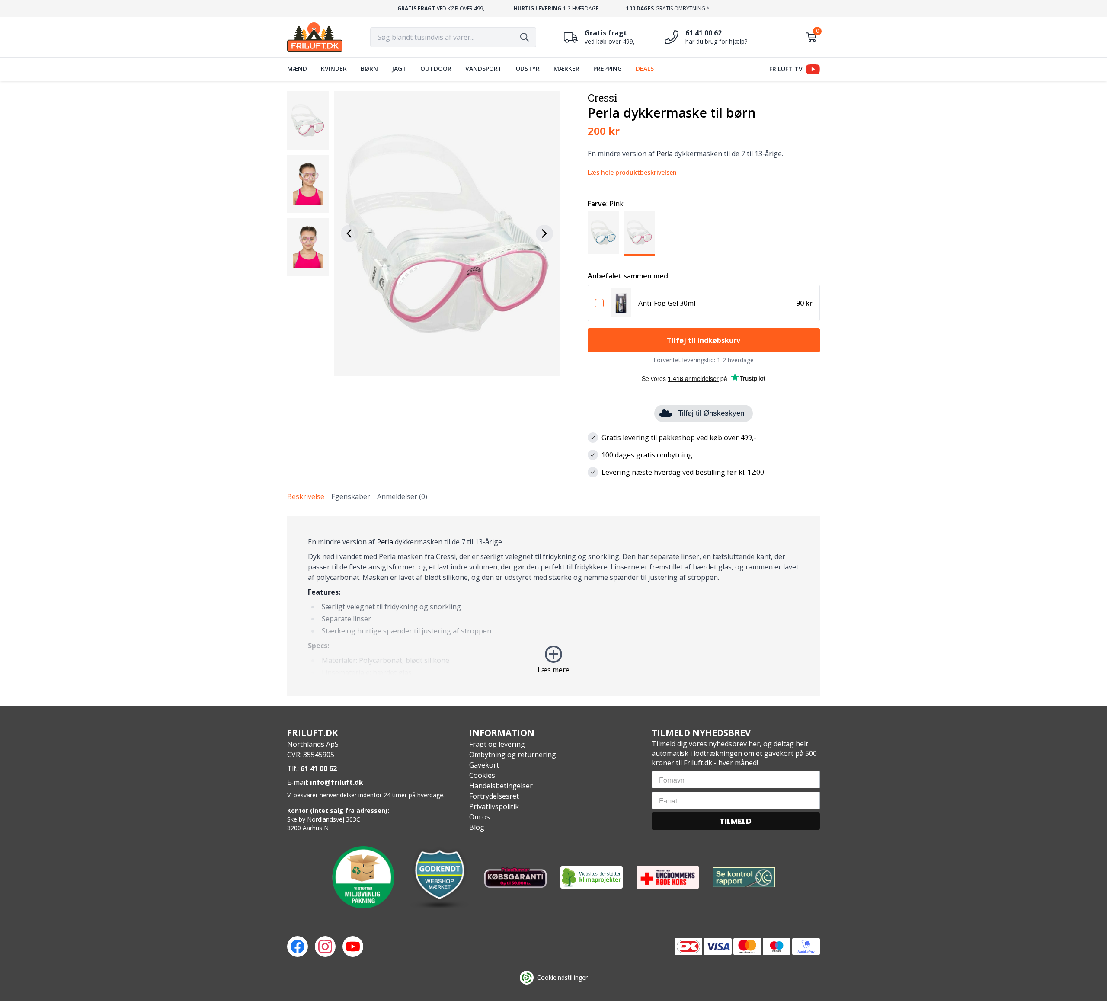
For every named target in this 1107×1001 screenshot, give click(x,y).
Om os (479, 817)
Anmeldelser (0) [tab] (402, 496)
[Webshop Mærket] (439, 877)
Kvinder (334, 68)
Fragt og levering (497, 744)
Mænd (297, 68)
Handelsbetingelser (501, 785)
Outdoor (435, 68)
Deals (645, 68)
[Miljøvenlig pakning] (363, 877)
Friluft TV (786, 69)
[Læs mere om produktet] (621, 302)
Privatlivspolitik (494, 806)
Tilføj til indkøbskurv (703, 340)
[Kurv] (811, 37)
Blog (476, 827)
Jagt (399, 68)
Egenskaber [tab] (350, 496)
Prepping (607, 68)
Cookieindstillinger (562, 977)
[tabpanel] (553, 606)
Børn (369, 68)
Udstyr (528, 68)
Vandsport (483, 68)
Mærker (566, 68)
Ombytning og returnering (512, 754)
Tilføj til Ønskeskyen (711, 413)
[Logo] (314, 37)
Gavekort (484, 765)
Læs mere (553, 670)
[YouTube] (352, 946)
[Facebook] (297, 946)
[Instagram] (325, 946)
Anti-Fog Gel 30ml (666, 303)
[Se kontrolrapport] (744, 877)
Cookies (482, 775)
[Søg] (524, 37)
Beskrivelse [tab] (305, 496)
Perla (665, 153)
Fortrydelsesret (494, 796)
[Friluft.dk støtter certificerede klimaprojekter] (591, 877)
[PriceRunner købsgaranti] (515, 877)
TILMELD (736, 821)
